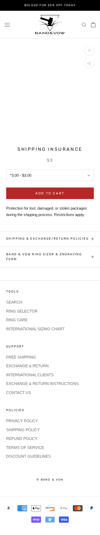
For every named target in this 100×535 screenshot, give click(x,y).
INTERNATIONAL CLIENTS (30, 375)
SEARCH (14, 302)
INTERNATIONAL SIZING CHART (35, 329)
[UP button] (89, 50)
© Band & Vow (49, 479)
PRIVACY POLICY (22, 421)
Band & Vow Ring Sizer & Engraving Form (44, 256)
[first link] (93, 24)
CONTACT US (18, 392)
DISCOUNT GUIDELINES (28, 456)
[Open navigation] (7, 24)
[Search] (84, 24)
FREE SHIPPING (21, 357)
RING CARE (17, 320)
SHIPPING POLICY (23, 430)
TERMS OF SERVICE (25, 447)
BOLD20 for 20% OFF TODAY (50, 5)
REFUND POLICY (21, 438)
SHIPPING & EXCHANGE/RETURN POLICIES (47, 238)
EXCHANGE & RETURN (27, 366)
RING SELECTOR (22, 311)
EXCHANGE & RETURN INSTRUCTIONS (42, 383)
